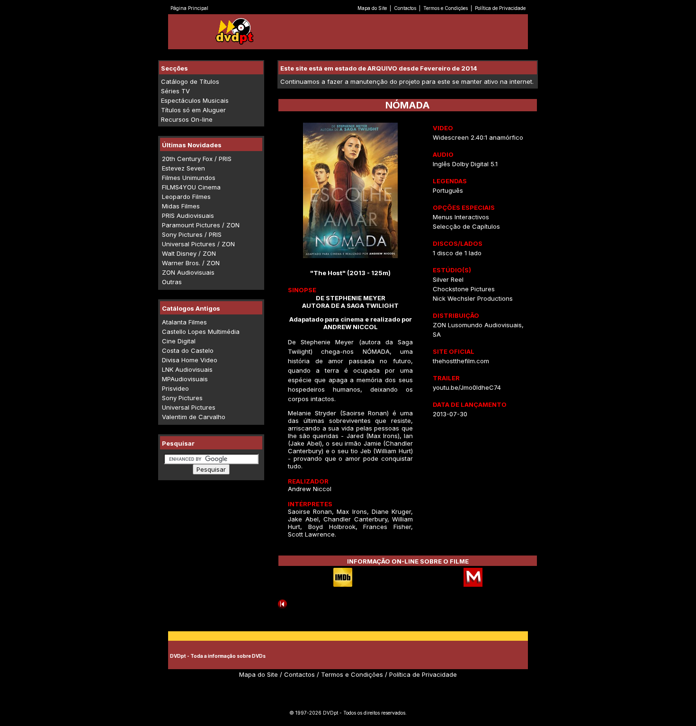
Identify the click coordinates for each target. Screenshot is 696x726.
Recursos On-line (187, 119)
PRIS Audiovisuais (188, 215)
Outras (172, 282)
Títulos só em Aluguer (193, 110)
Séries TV (175, 91)
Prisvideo (175, 388)
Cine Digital (179, 341)
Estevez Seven (183, 168)
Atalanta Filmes (184, 322)
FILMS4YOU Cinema (191, 187)
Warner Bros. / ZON (191, 263)
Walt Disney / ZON (189, 253)
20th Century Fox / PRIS (197, 158)
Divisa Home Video (189, 360)
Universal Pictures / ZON (198, 244)
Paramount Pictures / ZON (201, 225)
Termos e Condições (445, 8)
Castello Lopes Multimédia (201, 331)
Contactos (405, 8)
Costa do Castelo (188, 350)
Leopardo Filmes (186, 196)
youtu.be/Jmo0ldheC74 (467, 387)
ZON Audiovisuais (188, 272)
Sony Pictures (182, 398)
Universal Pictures (188, 407)
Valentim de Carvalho (193, 417)
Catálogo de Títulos (190, 81)
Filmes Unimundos (188, 177)
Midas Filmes (181, 206)
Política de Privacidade (500, 8)
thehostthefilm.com (461, 361)
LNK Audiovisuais (187, 369)
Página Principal (189, 8)
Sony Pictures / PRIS (192, 234)
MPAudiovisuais (185, 379)
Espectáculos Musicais (195, 100)
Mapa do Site (372, 8)
